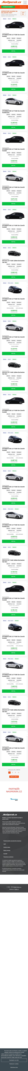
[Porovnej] (26, 20)
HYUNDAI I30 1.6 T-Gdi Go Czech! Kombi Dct (13, 111)
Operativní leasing (6, 833)
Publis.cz (16, 889)
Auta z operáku (18, 831)
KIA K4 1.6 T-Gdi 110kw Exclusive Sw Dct (13, 261)
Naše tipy (23, 13)
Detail (13, 51)
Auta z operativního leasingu (9, 831)
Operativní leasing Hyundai (11, 828)
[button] (26, 799)
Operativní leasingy (15, 833)
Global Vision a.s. (17, 887)
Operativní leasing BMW (10, 830)
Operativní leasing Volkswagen (8, 827)
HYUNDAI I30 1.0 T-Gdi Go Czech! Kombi (13, 35)
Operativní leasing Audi (21, 830)
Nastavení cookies (14, 1063)
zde (21, 1057)
